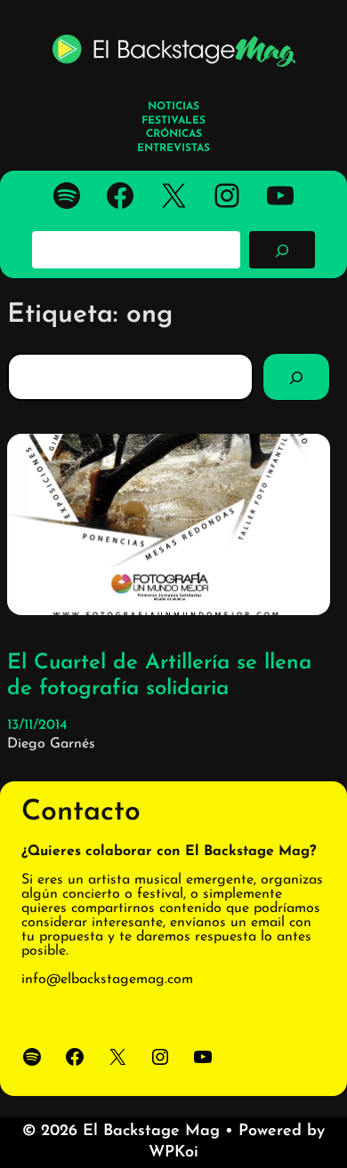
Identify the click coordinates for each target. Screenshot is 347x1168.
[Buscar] (282, 249)
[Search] (296, 377)
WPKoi (173, 1153)
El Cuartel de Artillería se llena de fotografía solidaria (159, 676)
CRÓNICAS (174, 134)
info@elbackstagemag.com (107, 979)
